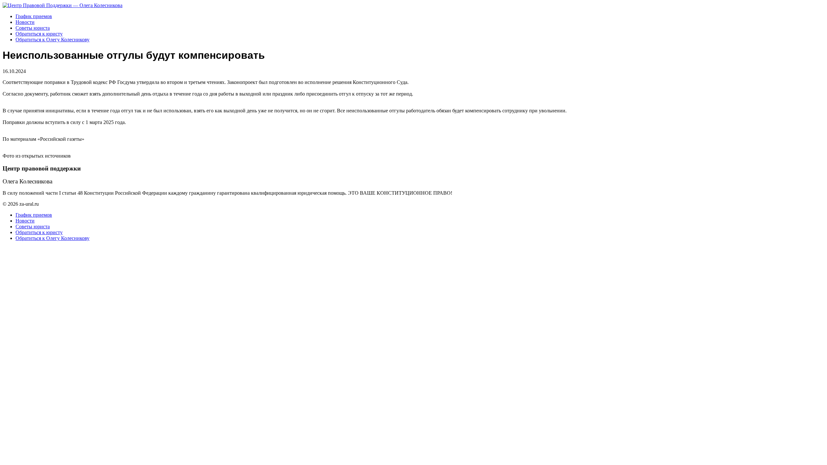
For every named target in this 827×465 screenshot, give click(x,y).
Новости (25, 22)
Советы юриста (33, 28)
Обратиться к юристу (39, 33)
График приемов (34, 16)
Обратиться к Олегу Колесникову (52, 39)
